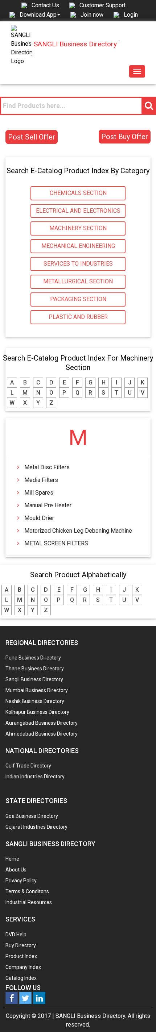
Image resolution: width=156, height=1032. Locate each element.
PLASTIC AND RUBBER (78, 316)
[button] (40, 14)
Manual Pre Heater (47, 505)
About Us (15, 870)
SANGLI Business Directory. (91, 1015)
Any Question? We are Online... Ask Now (139, 1015)
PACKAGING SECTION (78, 299)
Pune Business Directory (33, 658)
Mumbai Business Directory (36, 690)
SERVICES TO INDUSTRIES (78, 263)
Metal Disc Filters (47, 467)
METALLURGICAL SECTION (78, 281)
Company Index (23, 967)
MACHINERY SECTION (78, 228)
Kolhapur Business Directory (37, 712)
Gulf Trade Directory (28, 766)
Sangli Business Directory (34, 679)
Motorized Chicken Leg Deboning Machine (78, 530)
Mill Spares (38, 492)
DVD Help (15, 934)
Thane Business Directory (34, 668)
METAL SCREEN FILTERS (56, 543)
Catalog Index (21, 978)
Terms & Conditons (27, 891)
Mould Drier (39, 518)
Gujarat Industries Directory (36, 827)
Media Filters (41, 480)
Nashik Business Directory (34, 701)
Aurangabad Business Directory (41, 723)
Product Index (21, 956)
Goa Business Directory (31, 816)
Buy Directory (20, 945)
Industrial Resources (28, 902)
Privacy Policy (21, 880)
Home (12, 859)
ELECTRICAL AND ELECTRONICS (78, 210)
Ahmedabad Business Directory (41, 734)
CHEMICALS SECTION (78, 193)
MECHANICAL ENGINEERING (78, 245)
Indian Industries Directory (35, 776)
